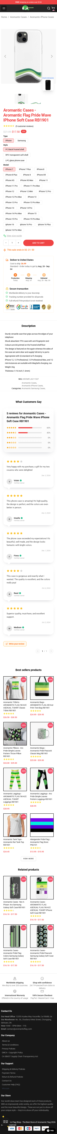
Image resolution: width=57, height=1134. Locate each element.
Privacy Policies (8, 1049)
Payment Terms (8, 1073)
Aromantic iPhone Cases (42, 17)
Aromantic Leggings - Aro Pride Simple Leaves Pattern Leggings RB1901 (41, 796)
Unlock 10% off (5, 1121)
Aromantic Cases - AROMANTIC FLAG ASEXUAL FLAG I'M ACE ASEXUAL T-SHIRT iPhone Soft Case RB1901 (41, 907)
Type (5, 136)
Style (5, 145)
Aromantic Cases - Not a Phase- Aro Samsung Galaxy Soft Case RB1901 (14, 905)
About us (6, 1041)
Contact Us (6, 1081)
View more (28, 859)
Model (6, 165)
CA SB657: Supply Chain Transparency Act (20, 1056)
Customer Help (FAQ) (11, 1084)
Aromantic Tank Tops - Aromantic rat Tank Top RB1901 (13, 842)
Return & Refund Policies (12, 1077)
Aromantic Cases (18, 17)
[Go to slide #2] (35, 99)
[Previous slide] (5, 56)
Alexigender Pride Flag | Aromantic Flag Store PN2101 (40, 842)
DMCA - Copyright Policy (12, 1052)
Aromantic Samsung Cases (33, 388)
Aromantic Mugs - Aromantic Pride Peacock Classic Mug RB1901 (41, 751)
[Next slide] (52, 56)
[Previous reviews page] (37, 651)
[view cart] (53, 8)
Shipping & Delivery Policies (13, 1069)
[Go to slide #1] (21, 99)
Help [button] (52, 1131)
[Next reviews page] (51, 651)
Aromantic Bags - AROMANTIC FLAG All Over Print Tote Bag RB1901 (41, 705)
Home (4, 17)
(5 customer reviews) (24, 126)
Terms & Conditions (10, 1045)
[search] (48, 8)
